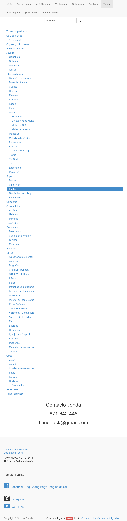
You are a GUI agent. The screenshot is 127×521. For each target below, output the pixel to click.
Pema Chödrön (17, 304)
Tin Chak (14, 159)
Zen (11, 163)
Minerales (14, 65)
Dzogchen (14, 330)
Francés (13, 338)
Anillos (12, 69)
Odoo (69, 518)
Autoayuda (14, 261)
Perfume (13, 218)
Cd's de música (14, 35)
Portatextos (15, 142)
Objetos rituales (14, 74)
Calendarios (18, 385)
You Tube (17, 507)
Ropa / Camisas (14, 393)
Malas (12, 112)
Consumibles (13, 206)
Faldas (12, 188)
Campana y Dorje (21, 150)
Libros (9, 252)
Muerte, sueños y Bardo (21, 299)
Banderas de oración (20, 78)
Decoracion (12, 223)
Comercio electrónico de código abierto (101, 518)
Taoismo (13, 351)
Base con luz (15, 231)
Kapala (12, 103)
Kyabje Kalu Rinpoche (20, 334)
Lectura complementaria (22, 291)
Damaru (13, 91)
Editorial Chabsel (15, 48)
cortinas (13, 239)
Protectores (15, 172)
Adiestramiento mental (21, 256)
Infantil (12, 278)
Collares (13, 61)
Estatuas (13, 95)
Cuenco (13, 86)
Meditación (15, 295)
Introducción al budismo (21, 286)
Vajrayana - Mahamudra (21, 312)
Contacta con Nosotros (16, 449)
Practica (13, 146)
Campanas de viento (20, 235)
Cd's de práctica (14, 40)
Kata (11, 108)
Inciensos (14, 99)
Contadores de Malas (23, 120)
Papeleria (11, 360)
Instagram (17, 499)
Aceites (13, 210)
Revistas (13, 381)
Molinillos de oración (19, 138)
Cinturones (15, 184)
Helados (13, 214)
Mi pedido (32, 12)
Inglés (12, 282)
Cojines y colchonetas (17, 44)
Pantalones (15, 197)
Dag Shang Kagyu (13, 452)
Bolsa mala (17, 116)
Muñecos (14, 244)
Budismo (13, 325)
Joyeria (10, 52)
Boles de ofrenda (18, 82)
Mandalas (14, 133)
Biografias (14, 265)
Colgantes (14, 56)
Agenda (13, 364)
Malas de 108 (19, 125)
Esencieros (15, 167)
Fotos (12, 372)
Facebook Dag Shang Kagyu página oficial (39, 486)
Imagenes (14, 342)
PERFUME (12, 389)
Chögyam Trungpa (19, 269)
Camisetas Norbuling (20, 193)
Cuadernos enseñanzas (21, 368)
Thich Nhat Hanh (18, 308)
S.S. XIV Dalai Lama (19, 274)
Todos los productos (17, 31)
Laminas (13, 377)
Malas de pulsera (21, 129)
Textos (12, 154)
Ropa (9, 176)
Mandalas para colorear (21, 347)
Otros (9, 355)
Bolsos (12, 180)
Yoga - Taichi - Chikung (21, 317)
